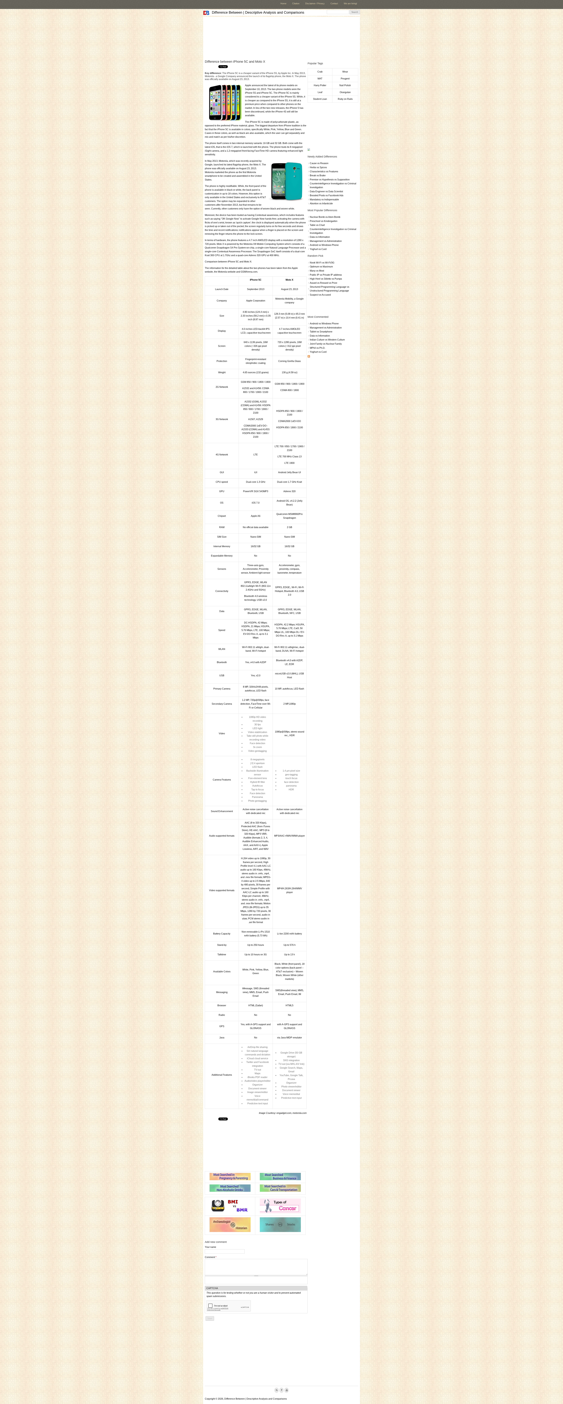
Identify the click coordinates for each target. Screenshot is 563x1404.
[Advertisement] (281, 37)
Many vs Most (317, 270)
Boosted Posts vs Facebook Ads (326, 195)
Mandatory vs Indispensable (324, 199)
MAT (320, 78)
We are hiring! (350, 3)
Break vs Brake (318, 175)
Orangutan (345, 92)
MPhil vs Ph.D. (317, 348)
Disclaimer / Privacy (315, 3)
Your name (210, 1247)
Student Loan (320, 99)
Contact (334, 3)
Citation (295, 3)
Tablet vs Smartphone (321, 331)
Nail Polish (345, 85)
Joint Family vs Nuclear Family (326, 344)
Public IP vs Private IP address (326, 275)
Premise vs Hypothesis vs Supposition (330, 179)
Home (283, 3)
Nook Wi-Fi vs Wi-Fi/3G (322, 262)
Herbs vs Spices (318, 167)
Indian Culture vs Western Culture (327, 339)
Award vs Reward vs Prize (323, 283)
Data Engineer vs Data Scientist (326, 191)
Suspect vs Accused (320, 295)
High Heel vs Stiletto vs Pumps (326, 279)
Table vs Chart (317, 225)
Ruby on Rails (345, 99)
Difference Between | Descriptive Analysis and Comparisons (258, 12)
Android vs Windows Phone (324, 245)
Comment (210, 1257)
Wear (345, 71)
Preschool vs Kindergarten (323, 221)
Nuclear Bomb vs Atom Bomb (325, 217)
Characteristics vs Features (324, 171)
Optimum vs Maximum (321, 266)
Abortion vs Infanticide (321, 203)
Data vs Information (320, 237)
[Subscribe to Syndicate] (309, 356)
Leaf (320, 92)
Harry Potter (320, 85)
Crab (320, 71)
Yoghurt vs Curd (318, 249)
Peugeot (345, 78)
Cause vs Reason (319, 163)
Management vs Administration (326, 241)
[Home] (206, 13)
